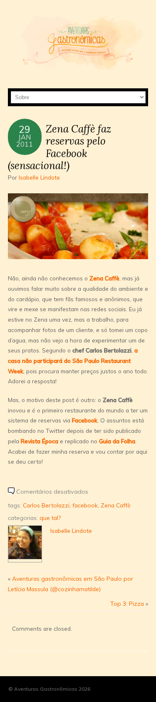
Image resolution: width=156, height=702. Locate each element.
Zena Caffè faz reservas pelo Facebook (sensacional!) (59, 147)
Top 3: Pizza (127, 603)
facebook (85, 505)
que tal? (50, 517)
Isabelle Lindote (39, 177)
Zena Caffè (104, 278)
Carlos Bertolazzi (46, 505)
